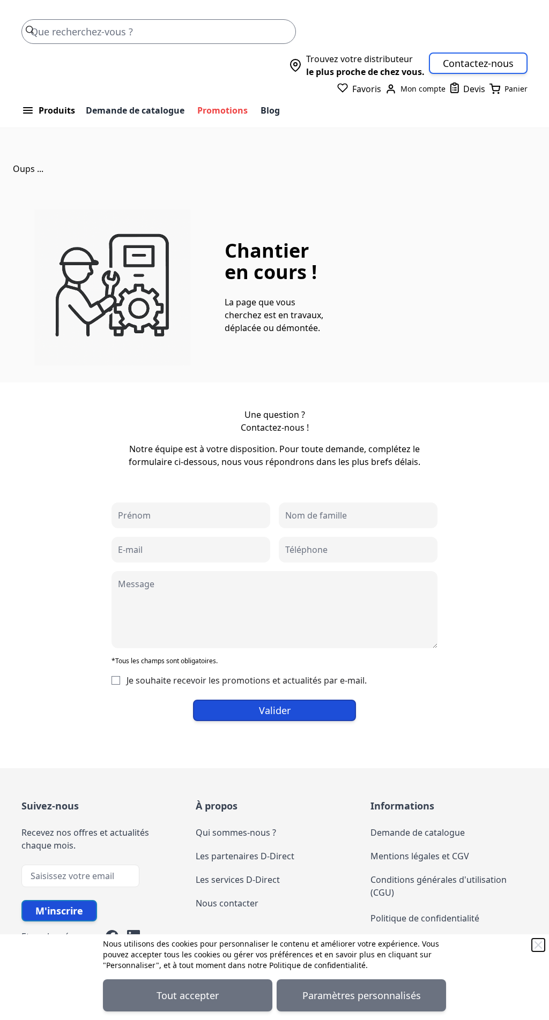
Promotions (222, 110)
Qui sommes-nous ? (236, 832)
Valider (275, 710)
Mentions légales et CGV (419, 856)
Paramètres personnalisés (361, 995)
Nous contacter (227, 903)
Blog (270, 110)
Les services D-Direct (238, 880)
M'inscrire (59, 910)
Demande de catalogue (135, 110)
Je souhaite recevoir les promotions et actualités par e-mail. (247, 680)
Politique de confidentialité (317, 965)
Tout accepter (188, 995)
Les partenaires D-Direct (245, 856)
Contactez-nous (478, 63)
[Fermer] (538, 945)
